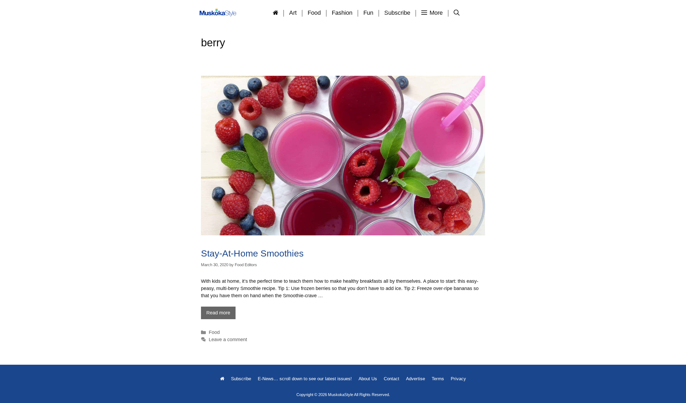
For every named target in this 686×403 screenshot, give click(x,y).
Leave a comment (228, 339)
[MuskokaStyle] (219, 12)
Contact (391, 378)
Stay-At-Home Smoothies (252, 253)
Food (314, 12)
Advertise (415, 378)
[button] (432, 12)
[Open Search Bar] (456, 12)
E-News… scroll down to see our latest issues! (305, 378)
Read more (218, 312)
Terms (438, 378)
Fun (368, 12)
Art (293, 12)
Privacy (458, 378)
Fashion (342, 12)
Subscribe (397, 12)
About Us (368, 378)
